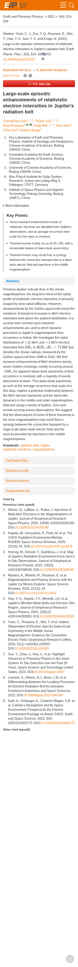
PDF (41, 84)
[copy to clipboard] (43, 54)
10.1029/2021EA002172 (57, 723)
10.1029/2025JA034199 (31, 527)
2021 (51, 16)
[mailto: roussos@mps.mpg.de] (31, 124)
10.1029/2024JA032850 (57, 616)
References (17, 470)
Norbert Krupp (30, 130)
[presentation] (25, 342)
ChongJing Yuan (15, 121)
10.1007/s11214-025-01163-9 (51, 546)
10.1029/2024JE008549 (57, 569)
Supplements (17, 491)
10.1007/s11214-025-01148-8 (35, 593)
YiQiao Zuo (43, 121)
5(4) (61, 16)
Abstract (12, 281)
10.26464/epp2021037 (19, 59)
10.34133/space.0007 (49, 672)
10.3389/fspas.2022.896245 (43, 695)
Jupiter (45, 445)
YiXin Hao (62, 125)
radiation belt (29, 445)
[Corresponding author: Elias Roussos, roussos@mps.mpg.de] (27, 124)
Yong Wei (40, 125)
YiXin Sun (10, 130)
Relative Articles (17, 480)
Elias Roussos (13, 125)
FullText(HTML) (17, 460)
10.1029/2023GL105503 (31, 648)
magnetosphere (44, 449)
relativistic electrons (17, 449)
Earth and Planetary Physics (23, 16)
